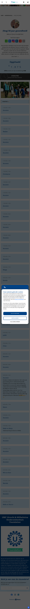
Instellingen (15, 318)
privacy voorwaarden (19, 299)
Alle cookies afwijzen (15, 321)
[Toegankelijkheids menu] (28, 607)
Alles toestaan (15, 313)
